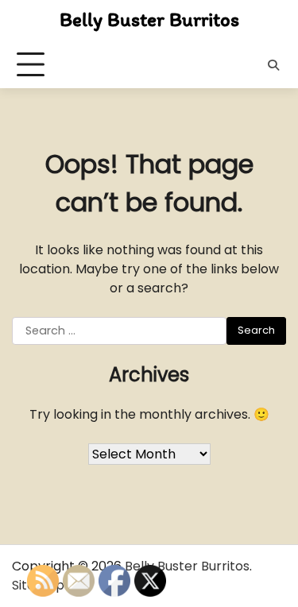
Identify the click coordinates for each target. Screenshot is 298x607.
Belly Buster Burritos (149, 19)
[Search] (273, 65)
